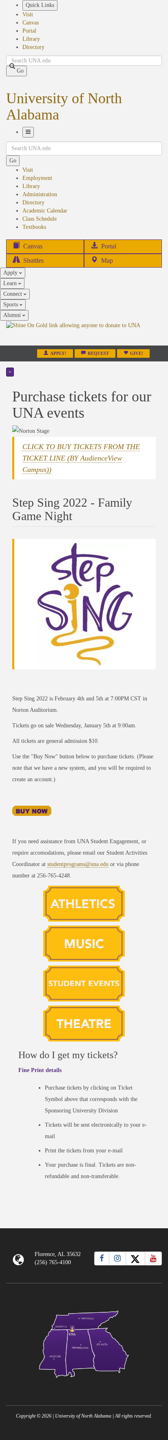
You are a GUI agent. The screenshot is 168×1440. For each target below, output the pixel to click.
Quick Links (40, 5)
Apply (11, 273)
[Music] (84, 943)
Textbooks (34, 227)
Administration (39, 194)
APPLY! (58, 353)
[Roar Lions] (84, 903)
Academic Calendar (44, 211)
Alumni (12, 315)
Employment (37, 178)
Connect (13, 294)
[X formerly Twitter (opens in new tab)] (135, 1258)
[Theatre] (84, 1023)
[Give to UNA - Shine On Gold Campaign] (84, 1384)
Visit (27, 14)
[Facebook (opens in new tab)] (101, 1258)
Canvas (30, 23)
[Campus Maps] (84, 1343)
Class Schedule (39, 219)
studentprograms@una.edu (77, 864)
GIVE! (136, 353)
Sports (11, 304)
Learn (10, 283)
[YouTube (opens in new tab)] (153, 1258)
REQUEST (98, 353)
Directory (33, 47)
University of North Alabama (64, 106)
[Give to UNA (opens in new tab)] (84, 333)
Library (31, 39)
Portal (29, 31)
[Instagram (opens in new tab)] (117, 1258)
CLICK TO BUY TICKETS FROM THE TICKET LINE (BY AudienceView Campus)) (81, 458)
